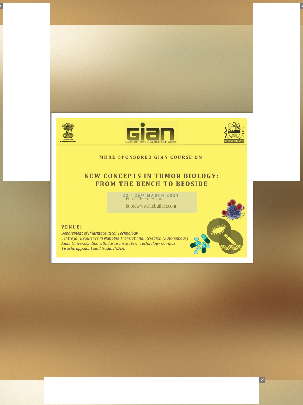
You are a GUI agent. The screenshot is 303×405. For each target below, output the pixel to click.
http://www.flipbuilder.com (151, 205)
